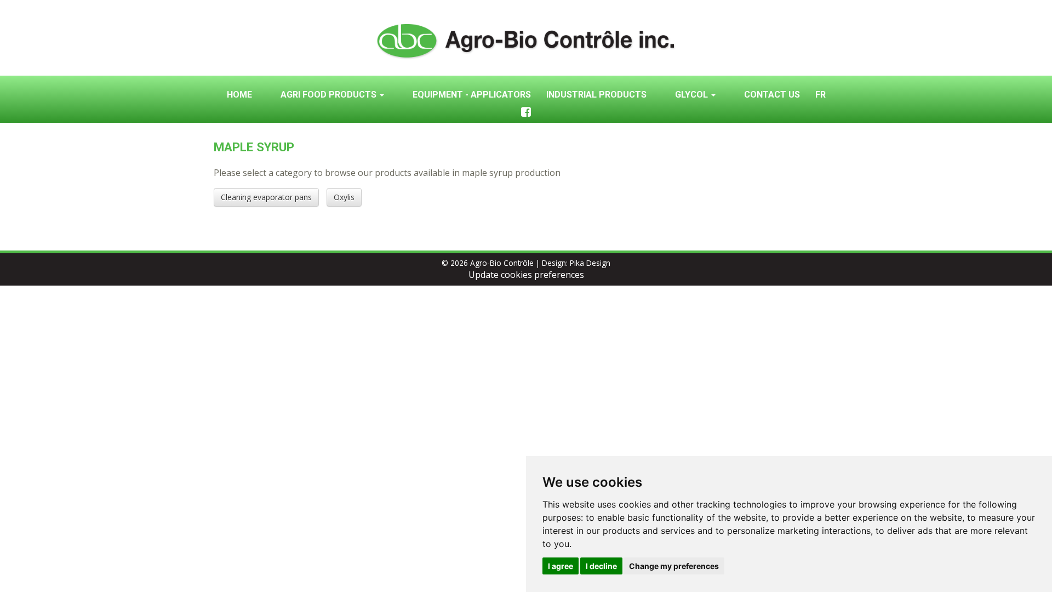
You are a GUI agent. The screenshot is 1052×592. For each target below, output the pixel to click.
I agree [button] (560, 566)
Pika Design (590, 263)
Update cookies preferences (526, 275)
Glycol (692, 94)
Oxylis (344, 197)
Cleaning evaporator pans (266, 197)
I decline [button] (601, 566)
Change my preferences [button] (674, 566)
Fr (820, 94)
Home (239, 94)
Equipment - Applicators (472, 94)
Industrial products (596, 94)
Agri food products (330, 94)
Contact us (772, 94)
